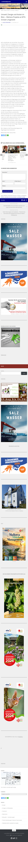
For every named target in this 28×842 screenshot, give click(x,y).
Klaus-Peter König (7, 22)
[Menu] (26, 1)
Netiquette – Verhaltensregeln (8, 817)
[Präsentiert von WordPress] (10, 835)
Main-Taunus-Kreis (5, 10)
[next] (27, 155)
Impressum (4, 811)
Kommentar (4, 172)
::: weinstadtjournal (6, 1)
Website (4, 185)
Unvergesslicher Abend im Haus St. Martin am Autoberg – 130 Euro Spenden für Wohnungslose (13, 157)
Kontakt (3, 805)
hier (15, 787)
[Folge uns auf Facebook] (22, 200)
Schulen (12, 10)
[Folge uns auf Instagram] (26, 200)
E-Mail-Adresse (17, 181)
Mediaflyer (20, 736)
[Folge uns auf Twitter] (24, 200)
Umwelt (17, 10)
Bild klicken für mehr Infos (14, 446)
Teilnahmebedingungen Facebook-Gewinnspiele (12, 820)
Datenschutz (4, 814)
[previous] (1, 155)
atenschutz (4, 355)
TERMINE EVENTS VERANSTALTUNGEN (10, 823)
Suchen (2, 371)
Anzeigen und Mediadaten (7, 808)
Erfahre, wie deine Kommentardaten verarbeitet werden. (13, 197)
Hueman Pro (20, 835)
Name (3, 181)
